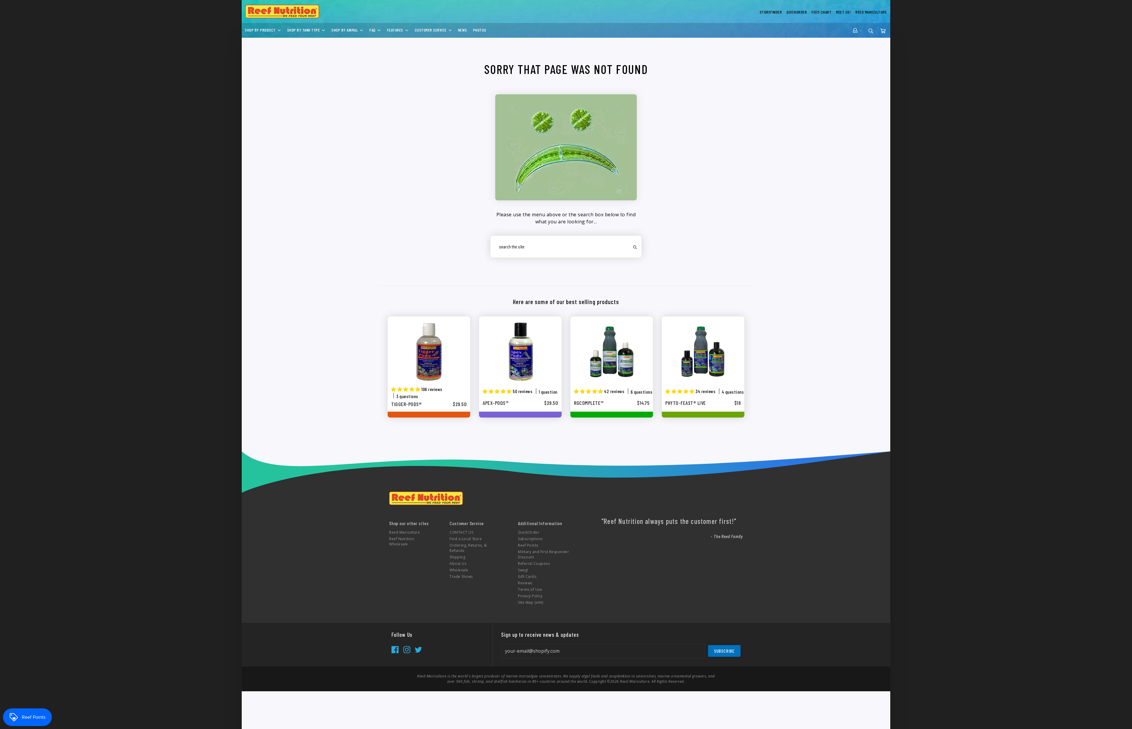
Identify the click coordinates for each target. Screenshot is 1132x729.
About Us (458, 563)
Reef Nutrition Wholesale (401, 541)
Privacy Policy (530, 595)
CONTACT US (461, 532)
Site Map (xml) (530, 602)
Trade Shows (461, 576)
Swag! (523, 570)
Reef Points (528, 545)
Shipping (457, 557)
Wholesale (459, 570)
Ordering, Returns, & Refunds (468, 548)
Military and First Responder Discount (543, 554)
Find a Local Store (466, 538)
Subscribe (724, 651)
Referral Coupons (534, 563)
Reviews (525, 582)
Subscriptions (530, 538)
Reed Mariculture (404, 532)
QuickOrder (528, 532)
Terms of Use (530, 589)
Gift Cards (527, 576)
